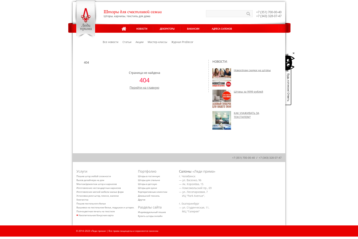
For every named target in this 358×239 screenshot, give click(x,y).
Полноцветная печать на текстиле (95, 211)
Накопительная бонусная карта (96, 215)
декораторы (167, 28)
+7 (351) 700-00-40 (269, 12)
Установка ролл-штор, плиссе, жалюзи (97, 195)
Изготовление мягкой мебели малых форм (100, 191)
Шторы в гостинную (149, 176)
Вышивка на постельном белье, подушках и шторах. (105, 207)
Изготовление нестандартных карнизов (98, 188)
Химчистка (82, 199)
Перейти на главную (144, 88)
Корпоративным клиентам (152, 191)
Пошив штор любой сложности (93, 176)
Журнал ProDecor (182, 42)
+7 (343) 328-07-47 (269, 16)
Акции (140, 42)
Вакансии (193, 28)
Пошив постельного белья (91, 203)
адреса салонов (222, 28)
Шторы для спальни (149, 180)
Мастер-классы (157, 42)
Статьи (127, 42)
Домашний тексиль (149, 195)
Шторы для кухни (147, 188)
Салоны (185, 171)
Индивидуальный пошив (152, 212)
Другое (141, 199)
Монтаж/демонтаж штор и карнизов (96, 184)
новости (141, 28)
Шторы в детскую (147, 184)
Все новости (110, 42)
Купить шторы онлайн (150, 216)
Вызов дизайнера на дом (90, 180)
